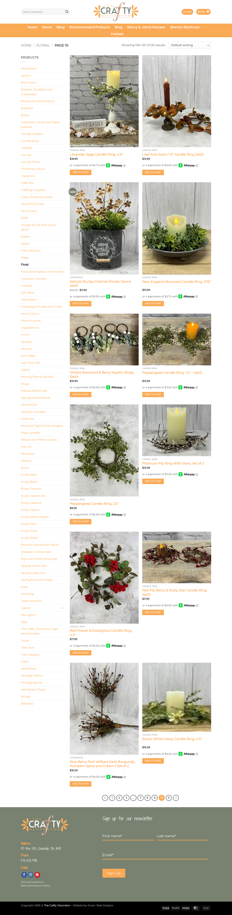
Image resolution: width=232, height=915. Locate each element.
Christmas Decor (33, 169)
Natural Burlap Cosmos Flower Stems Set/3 (100, 284)
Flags (24, 257)
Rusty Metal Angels (35, 517)
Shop (61, 27)
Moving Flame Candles (37, 376)
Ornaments (29, 404)
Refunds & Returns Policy (35, 885)
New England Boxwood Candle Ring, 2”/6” (176, 282)
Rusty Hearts (30, 509)
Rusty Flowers (31, 488)
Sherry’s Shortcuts (185, 27)
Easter (25, 236)
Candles (26, 148)
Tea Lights (28, 615)
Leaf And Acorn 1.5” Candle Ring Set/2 (173, 154)
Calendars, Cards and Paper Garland (40, 125)
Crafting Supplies (33, 190)
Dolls (24, 218)
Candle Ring (30, 141)
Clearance (28, 176)
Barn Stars (28, 82)
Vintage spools (31, 682)
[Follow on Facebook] (24, 875)
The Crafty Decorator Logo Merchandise (39, 631)
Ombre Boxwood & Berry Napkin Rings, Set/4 (102, 374)
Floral (43, 45)
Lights (25, 369)
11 (169, 797)
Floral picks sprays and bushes (42, 271)
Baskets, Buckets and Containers (36, 92)
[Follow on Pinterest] (37, 875)
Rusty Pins (28, 523)
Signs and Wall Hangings (39, 559)
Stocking (27, 594)
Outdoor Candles (33, 411)
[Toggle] (62, 608)
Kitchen (26, 348)
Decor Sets (29, 211)
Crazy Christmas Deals (37, 197)
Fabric (25, 243)
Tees (24, 622)
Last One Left (30, 362)
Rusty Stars (29, 531)
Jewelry (26, 341)
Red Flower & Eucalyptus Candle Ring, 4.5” (101, 633)
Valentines (28, 668)
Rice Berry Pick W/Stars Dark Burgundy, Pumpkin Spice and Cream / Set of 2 (102, 764)
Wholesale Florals (33, 689)
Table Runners (31, 601)
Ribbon (26, 460)
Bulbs (25, 115)
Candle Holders (32, 134)
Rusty (25, 468)
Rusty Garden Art (33, 496)
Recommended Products (89, 27)
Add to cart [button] (80, 172)
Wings (25, 696)
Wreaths (27, 703)
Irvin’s (25, 334)
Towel (25, 640)
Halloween (28, 299)
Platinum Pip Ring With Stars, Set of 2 (173, 463)
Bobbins (27, 108)
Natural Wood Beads (36, 398)
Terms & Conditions (32, 882)
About (47, 27)
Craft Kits (27, 183)
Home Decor (30, 313)
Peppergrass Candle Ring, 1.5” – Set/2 (172, 373)
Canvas (26, 155)
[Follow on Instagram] (31, 875)
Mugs (25, 384)
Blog (118, 27)
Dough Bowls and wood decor (38, 227)
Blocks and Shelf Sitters (38, 101)
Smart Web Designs (100, 905)
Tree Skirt (28, 647)
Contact (117, 34)
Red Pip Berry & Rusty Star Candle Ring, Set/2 (174, 592)
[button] (187, 12)
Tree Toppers (30, 654)
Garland (26, 285)
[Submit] (67, 12)
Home (32, 27)
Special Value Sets (34, 566)
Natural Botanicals (34, 390)
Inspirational (30, 327)
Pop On (26, 447)
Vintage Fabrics (32, 675)
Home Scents (31, 320)
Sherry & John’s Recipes (146, 27)
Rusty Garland (31, 503)
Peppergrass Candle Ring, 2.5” (94, 504)
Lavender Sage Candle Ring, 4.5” (96, 154)
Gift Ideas (27, 292)
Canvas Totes (30, 162)
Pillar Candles (30, 433)
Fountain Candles (33, 278)
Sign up (114, 873)
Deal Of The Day (32, 204)
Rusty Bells (29, 474)
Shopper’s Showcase (36, 552)
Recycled (27, 453)
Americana (28, 68)
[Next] (176, 798)
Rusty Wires (29, 538)
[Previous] (105, 798)
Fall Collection (31, 250)
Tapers (25, 608)
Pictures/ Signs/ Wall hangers (42, 425)
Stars (24, 587)
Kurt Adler (28, 355)
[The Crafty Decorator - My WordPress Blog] (116, 12)
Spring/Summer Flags (37, 580)
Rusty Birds (29, 482)
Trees (25, 661)
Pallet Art (27, 419)
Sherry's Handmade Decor (40, 545)
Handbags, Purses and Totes (41, 306)
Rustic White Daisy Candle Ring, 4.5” (172, 739)
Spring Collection (33, 573)
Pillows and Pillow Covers (39, 439)
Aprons (26, 75)
